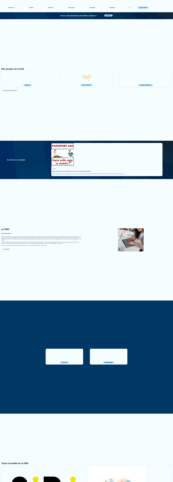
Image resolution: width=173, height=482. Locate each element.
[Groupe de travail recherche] (27, 79)
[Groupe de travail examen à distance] (86, 79)
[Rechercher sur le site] (130, 7)
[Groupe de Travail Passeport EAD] (145, 79)
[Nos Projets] (64, 357)
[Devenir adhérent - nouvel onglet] (108, 357)
